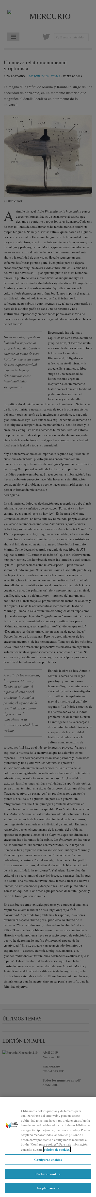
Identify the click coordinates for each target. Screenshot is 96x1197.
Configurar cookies (48, 1159)
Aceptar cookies (48, 1187)
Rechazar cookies (47, 1173)
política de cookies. (57, 1149)
